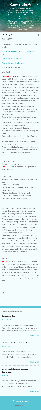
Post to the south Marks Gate (13, 63)
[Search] (37, 4)
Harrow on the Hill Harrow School (15, 342)
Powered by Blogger (22, 401)
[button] (37, 35)
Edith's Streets (20, 4)
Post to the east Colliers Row (13, 59)
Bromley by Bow (8, 316)
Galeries (25, 405)
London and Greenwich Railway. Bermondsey (15, 370)
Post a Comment (10, 301)
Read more (34, 336)
